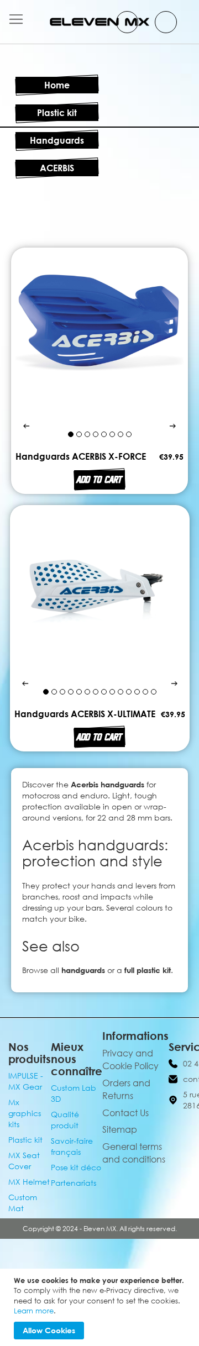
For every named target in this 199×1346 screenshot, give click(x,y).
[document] (101, 1307)
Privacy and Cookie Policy (130, 1059)
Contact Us (125, 1112)
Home (57, 85)
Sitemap (119, 1129)
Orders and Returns (126, 1089)
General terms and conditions (133, 1153)
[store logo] (99, 22)
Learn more (34, 1310)
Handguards (57, 140)
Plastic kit (57, 112)
